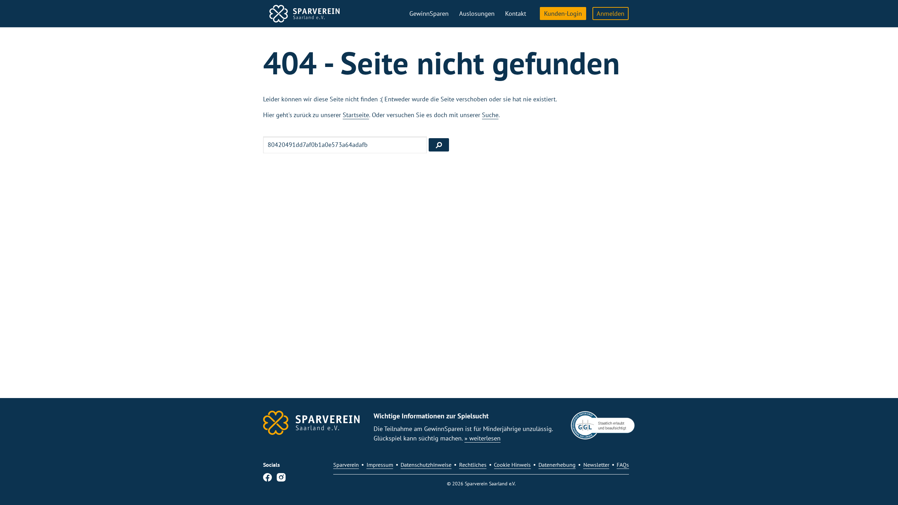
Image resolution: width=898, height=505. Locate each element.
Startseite (356, 115)
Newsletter (596, 464)
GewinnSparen (429, 13)
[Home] (304, 13)
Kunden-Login (563, 13)
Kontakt (515, 13)
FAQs (623, 464)
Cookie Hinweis (512, 464)
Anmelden (610, 13)
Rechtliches (473, 464)
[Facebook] (267, 478)
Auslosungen (477, 13)
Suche (490, 115)
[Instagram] (281, 478)
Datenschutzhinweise (426, 464)
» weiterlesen (482, 438)
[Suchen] (439, 145)
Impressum (380, 464)
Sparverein (346, 464)
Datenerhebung (557, 464)
